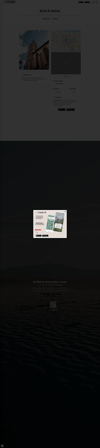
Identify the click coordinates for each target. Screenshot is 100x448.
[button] (65, 211)
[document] (50, 224)
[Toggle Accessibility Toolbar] (2, 446)
